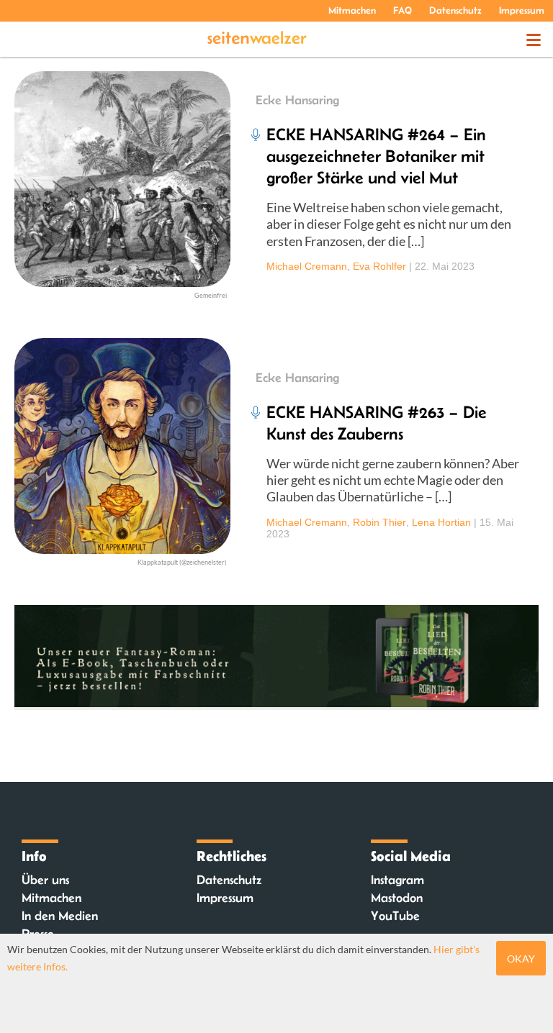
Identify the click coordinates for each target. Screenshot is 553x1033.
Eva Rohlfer (379, 266)
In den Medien (60, 916)
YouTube (395, 916)
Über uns (45, 880)
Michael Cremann (306, 266)
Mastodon (397, 898)
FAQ (402, 10)
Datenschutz (455, 10)
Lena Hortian (441, 522)
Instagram (397, 880)
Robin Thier (379, 522)
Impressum (521, 10)
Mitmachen (352, 10)
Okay (521, 958)
